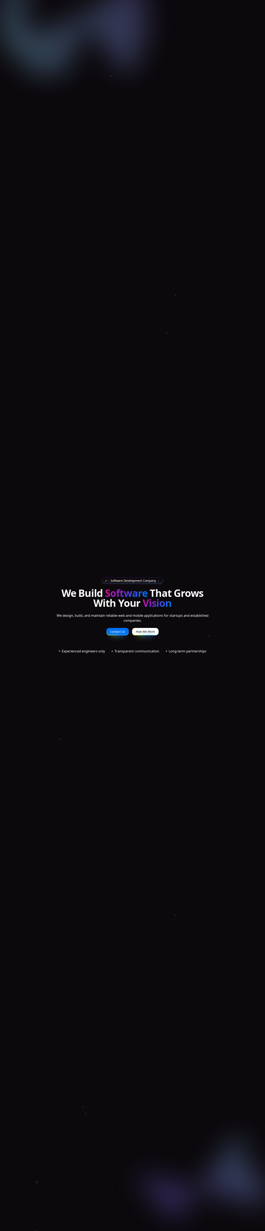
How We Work (145, 632)
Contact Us (117, 632)
